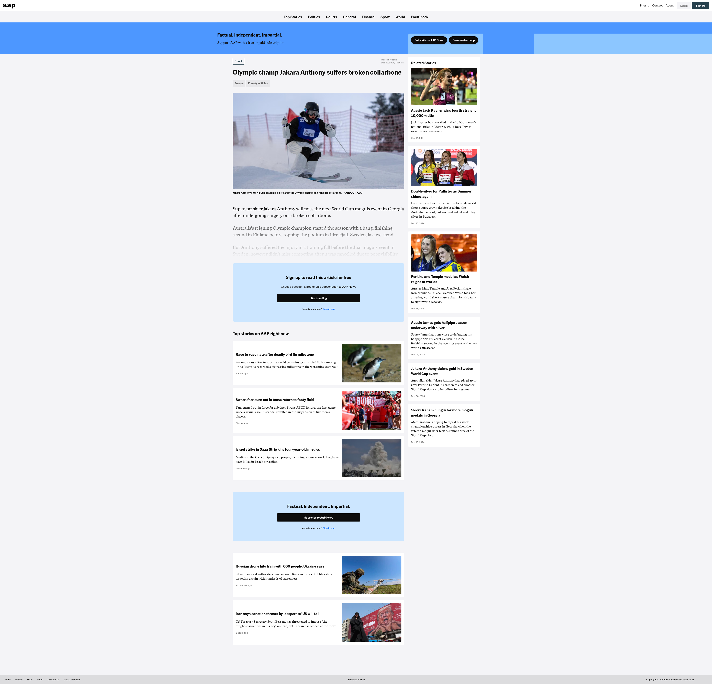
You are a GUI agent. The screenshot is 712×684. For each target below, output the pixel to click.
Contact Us (53, 679)
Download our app (464, 40)
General (349, 16)
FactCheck (419, 16)
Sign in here (329, 309)
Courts (331, 16)
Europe (239, 83)
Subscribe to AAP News (429, 40)
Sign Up (700, 5)
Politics (314, 16)
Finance (368, 16)
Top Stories (293, 16)
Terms (7, 679)
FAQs (29, 679)
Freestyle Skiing (258, 83)
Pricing (644, 5)
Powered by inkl (356, 679)
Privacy (18, 679)
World (400, 16)
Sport (385, 16)
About (670, 5)
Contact (657, 5)
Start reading (318, 298)
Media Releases (72, 679)
